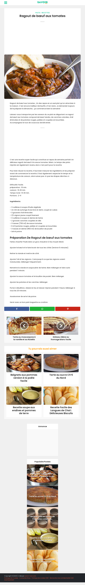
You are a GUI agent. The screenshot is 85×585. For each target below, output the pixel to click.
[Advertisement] (42, 36)
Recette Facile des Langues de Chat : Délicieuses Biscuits (61, 410)
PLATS (37, 13)
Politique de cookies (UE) (40, 578)
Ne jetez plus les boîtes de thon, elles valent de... (42, 517)
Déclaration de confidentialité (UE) (62, 578)
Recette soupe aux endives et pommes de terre (24, 410)
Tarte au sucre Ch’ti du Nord (61, 376)
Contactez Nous (25, 578)
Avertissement (9, 580)
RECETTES (46, 13)
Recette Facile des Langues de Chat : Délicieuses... (43, 560)
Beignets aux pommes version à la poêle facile (23, 377)
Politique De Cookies (11, 578)
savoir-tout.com (30, 576)
